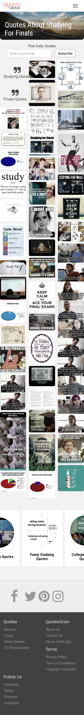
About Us (53, 629)
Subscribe (65, 53)
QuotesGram (12, 6)
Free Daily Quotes (42, 45)
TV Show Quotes (16, 647)
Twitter (9, 690)
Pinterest (10, 696)
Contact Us (54, 635)
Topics (9, 635)
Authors (10, 629)
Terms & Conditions (60, 663)
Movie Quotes (14, 641)
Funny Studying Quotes (42, 556)
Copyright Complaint (61, 669)
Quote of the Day (58, 641)
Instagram (11, 702)
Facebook (11, 684)
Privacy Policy (56, 657)
